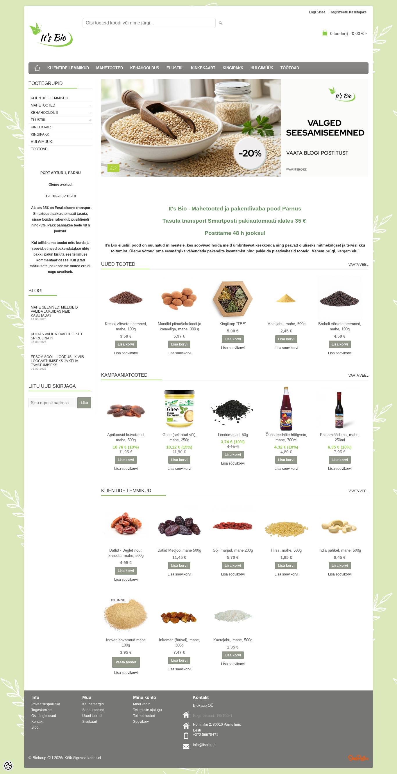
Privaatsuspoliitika (45, 704)
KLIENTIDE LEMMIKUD (68, 68)
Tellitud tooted (144, 716)
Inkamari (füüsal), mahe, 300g (179, 642)
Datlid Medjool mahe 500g (179, 550)
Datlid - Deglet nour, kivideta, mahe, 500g (126, 553)
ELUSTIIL (175, 68)
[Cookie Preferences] (8, 766)
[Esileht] (37, 68)
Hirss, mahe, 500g (286, 550)
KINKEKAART (203, 68)
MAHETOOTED (109, 68)
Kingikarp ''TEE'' (232, 324)
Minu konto (142, 704)
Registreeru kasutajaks (348, 12)
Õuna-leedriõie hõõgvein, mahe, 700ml (286, 437)
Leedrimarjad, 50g (233, 435)
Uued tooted (92, 716)
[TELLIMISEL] (125, 614)
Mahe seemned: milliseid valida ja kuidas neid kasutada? (54, 313)
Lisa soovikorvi (126, 353)
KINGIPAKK (233, 68)
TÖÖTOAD (289, 68)
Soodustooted (93, 710)
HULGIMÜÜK (262, 68)
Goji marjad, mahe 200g (233, 550)
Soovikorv (141, 722)
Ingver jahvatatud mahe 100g (126, 642)
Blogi (35, 727)
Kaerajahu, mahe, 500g (232, 640)
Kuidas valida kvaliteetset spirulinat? (57, 337)
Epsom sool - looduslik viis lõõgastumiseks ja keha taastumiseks (57, 362)
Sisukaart (89, 722)
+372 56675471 (205, 735)
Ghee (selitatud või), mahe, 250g (179, 437)
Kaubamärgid (93, 704)
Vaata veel (358, 265)
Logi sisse (317, 12)
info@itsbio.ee (204, 745)
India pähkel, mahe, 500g (340, 550)
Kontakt (37, 722)
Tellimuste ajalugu (147, 710)
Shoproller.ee (358, 758)
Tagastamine (41, 710)
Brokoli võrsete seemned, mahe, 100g (339, 326)
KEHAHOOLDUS (144, 68)
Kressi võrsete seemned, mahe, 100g (126, 326)
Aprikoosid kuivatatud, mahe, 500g (126, 437)
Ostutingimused (43, 716)
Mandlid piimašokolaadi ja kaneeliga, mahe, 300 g (179, 326)
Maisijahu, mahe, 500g (286, 324)
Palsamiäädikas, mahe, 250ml (340, 437)
